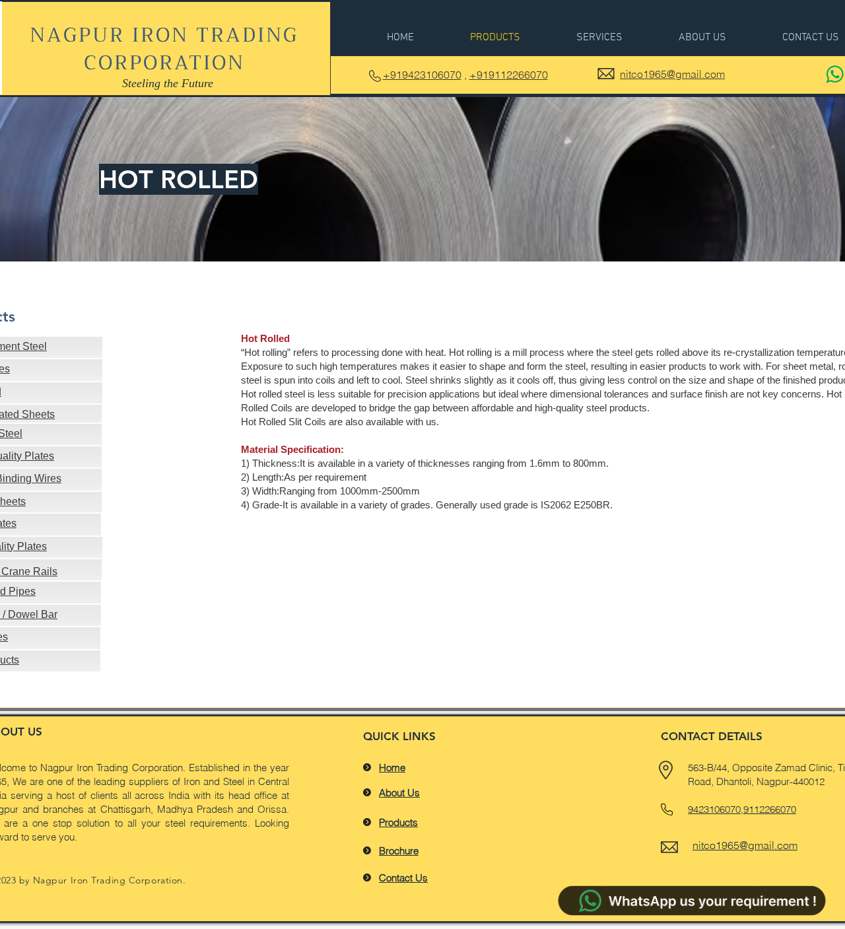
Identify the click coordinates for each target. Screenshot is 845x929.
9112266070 (769, 809)
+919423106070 (422, 74)
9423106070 (714, 809)
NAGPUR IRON (113, 35)
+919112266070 (508, 74)
